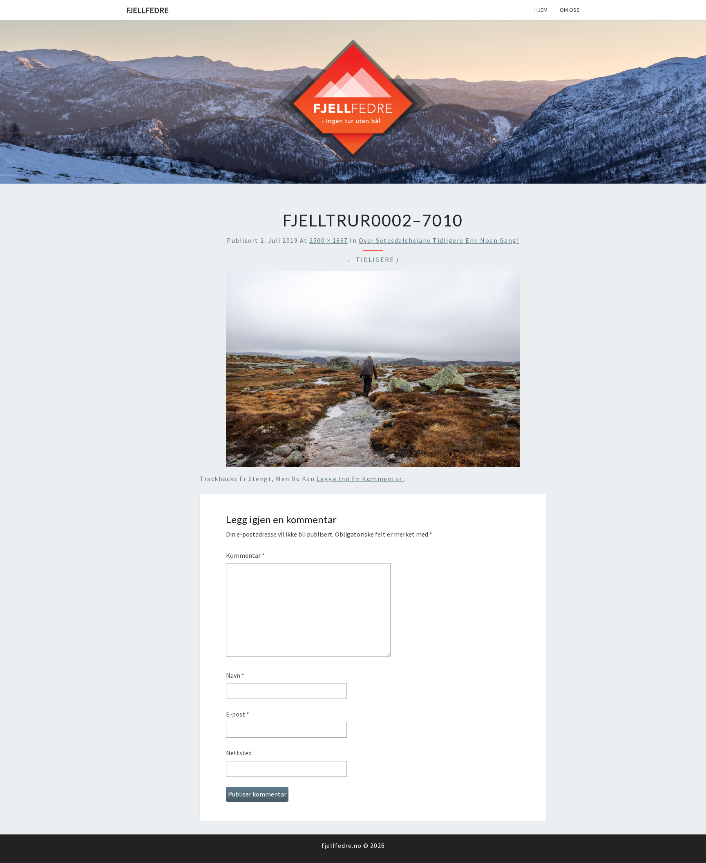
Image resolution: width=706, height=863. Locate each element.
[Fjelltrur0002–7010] (373, 371)
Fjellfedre (147, 10)
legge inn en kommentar (360, 479)
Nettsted (239, 753)
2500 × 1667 (328, 240)
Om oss (570, 9)
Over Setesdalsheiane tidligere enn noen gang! (439, 240)
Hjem (540, 9)
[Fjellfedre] (353, 101)
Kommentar (245, 555)
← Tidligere (370, 259)
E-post (237, 714)
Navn (235, 675)
